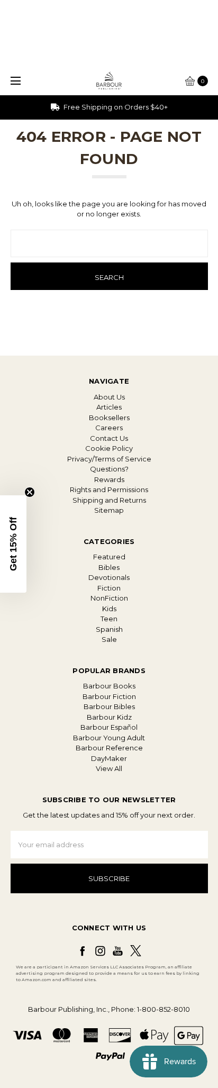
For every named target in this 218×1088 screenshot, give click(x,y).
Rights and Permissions (109, 489)
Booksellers (109, 417)
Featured (109, 556)
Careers (109, 427)
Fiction (109, 588)
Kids (109, 608)
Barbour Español (109, 727)
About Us (109, 397)
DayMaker (109, 758)
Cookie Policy (109, 448)
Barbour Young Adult (109, 737)
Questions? (109, 469)
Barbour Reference (109, 748)
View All (109, 768)
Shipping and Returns (109, 500)
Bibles (109, 567)
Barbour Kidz (109, 717)
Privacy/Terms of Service (109, 459)
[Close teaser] (29, 492)
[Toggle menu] (14, 80)
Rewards (109, 479)
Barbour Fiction (109, 696)
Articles (109, 407)
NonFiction (109, 598)
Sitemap (109, 510)
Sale (109, 639)
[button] (13, 544)
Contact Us (109, 438)
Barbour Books (109, 686)
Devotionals (109, 577)
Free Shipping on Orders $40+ (115, 107)
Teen (109, 618)
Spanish (109, 629)
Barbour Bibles (109, 706)
